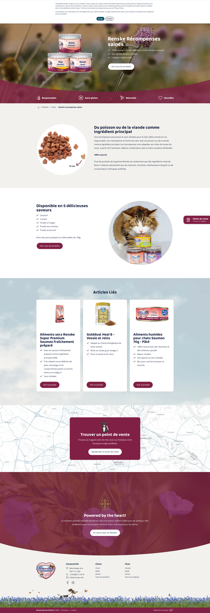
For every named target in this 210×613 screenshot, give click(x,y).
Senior (98, 574)
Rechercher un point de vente (105, 452)
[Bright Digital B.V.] (171, 610)
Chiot (97, 568)
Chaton (128, 568)
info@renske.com (77, 577)
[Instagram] (73, 582)
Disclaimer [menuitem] (65, 610)
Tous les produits (102, 577)
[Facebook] (68, 582)
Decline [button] (109, 19)
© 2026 (47, 610)
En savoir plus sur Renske (105, 532)
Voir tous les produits (121, 66)
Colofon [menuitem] (73, 610)
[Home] (38, 107)
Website (156, 610)
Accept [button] (100, 19)
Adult (97, 571)
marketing (164, 610)
